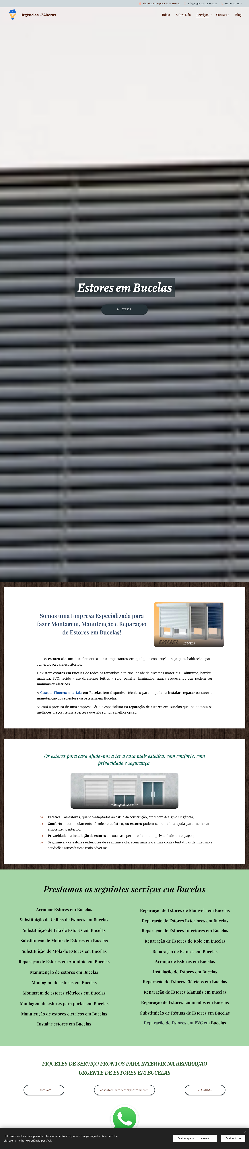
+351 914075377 (233, 3)
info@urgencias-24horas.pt (202, 3)
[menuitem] (167, 14)
